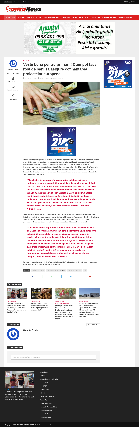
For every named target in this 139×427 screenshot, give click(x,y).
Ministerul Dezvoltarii (74, 270)
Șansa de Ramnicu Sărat (48, 407)
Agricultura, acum (109, 17)
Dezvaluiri (21, 17)
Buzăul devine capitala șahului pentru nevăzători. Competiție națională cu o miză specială (40, 307)
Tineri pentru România (52, 17)
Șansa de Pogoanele (47, 414)
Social (38, 17)
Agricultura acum (62, 303)
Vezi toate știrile (93, 324)
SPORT (74, 17)
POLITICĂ (30, 17)
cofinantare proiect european (56, 270)
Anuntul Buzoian (125, 17)
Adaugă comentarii (13, 90)
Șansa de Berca (45, 417)
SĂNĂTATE (66, 17)
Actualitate (10, 17)
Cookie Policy (17, 2)
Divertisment (84, 17)
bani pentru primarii (38, 270)
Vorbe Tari (96, 17)
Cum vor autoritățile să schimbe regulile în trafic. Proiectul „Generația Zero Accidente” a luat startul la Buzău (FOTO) (16, 308)
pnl (85, 270)
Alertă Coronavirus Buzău (49, 379)
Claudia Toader (13, 69)
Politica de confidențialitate (30, 2)
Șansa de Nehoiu (46, 410)
